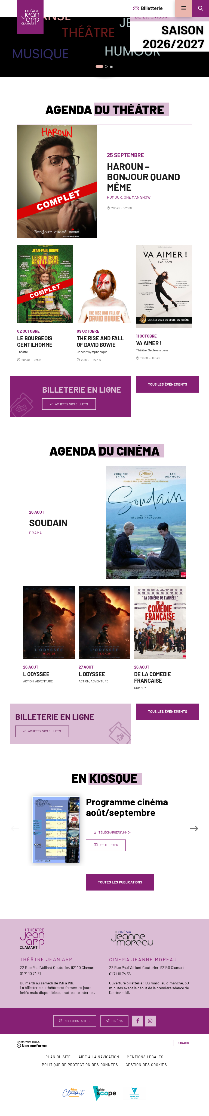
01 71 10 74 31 (30, 973)
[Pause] (111, 67)
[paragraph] (57, 181)
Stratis (183, 1043)
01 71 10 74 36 (120, 973)
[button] (200, 8)
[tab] (99, 66)
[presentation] (104, 38)
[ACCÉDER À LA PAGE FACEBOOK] (137, 1021)
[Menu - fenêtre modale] (183, 8)
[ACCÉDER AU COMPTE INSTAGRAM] (150, 1021)
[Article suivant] (194, 828)
